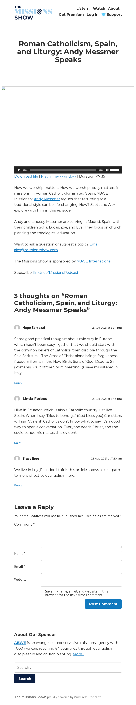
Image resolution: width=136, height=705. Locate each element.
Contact (95, 697)
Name (19, 553)
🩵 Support (111, 14)
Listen (82, 8)
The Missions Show (30, 697)
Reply (18, 383)
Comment (24, 524)
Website (20, 579)
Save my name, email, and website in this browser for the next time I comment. (76, 593)
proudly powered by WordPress (67, 697)
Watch (99, 8)
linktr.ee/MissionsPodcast (55, 272)
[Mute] (107, 170)
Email (19, 566)
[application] (68, 170)
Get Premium (71, 14)
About (114, 8)
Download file (26, 176)
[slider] (115, 169)
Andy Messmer (47, 199)
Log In (92, 14)
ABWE (20, 643)
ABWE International (94, 261)
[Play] (19, 170)
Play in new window (58, 176)
